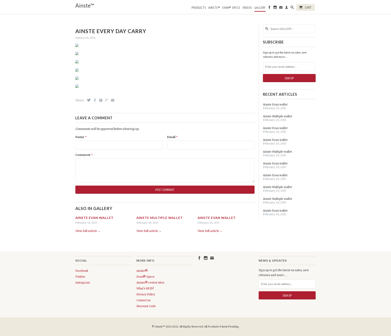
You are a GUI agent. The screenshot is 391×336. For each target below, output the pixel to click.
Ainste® (214, 8)
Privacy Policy (145, 294)
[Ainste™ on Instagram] (275, 8)
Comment (84, 155)
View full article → (87, 231)
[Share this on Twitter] (88, 100)
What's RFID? (145, 288)
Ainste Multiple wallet (159, 218)
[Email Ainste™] (281, 8)
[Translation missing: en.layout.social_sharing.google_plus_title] (105, 100)
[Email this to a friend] (111, 100)
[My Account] (286, 8)
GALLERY (260, 8)
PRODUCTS (199, 8)
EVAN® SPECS (231, 8)
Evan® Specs (145, 276)
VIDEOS (247, 8)
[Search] (292, 8)
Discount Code (146, 306)
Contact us (143, 300)
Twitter (80, 276)
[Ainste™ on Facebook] (269, 8)
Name (81, 137)
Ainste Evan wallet (94, 218)
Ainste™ (84, 5)
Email (172, 137)
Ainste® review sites (150, 282)
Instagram (82, 282)
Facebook (81, 271)
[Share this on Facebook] (94, 100)
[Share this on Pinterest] (99, 100)
